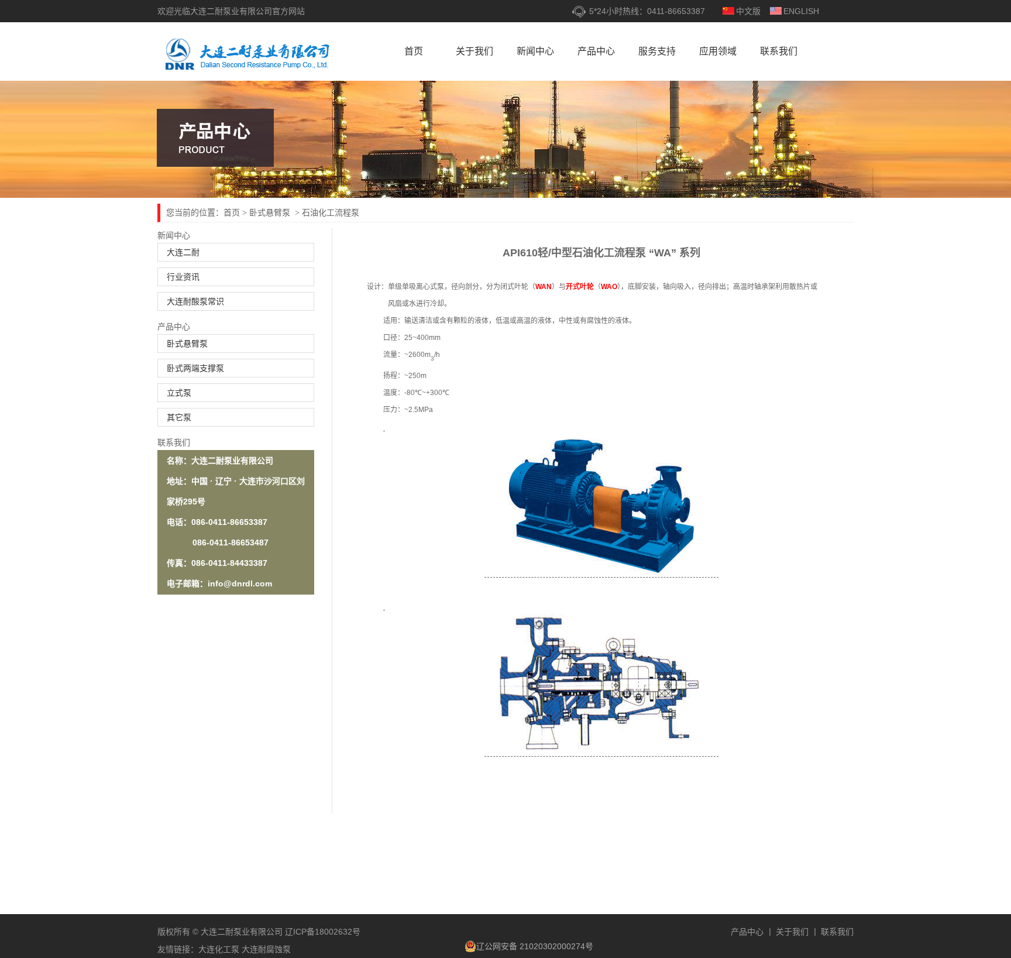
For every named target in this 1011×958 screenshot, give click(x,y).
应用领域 (718, 51)
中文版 (748, 11)
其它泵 (179, 417)
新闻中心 (535, 51)
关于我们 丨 (797, 931)
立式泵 (179, 392)
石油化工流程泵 (330, 212)
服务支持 (657, 51)
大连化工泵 (218, 949)
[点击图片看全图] (384, 427)
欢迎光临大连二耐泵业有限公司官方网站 (231, 11)
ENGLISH (801, 11)
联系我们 (778, 51)
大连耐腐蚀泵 (266, 949)
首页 (413, 51)
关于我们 (474, 51)
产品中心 (596, 51)
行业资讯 (183, 276)
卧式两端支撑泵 (195, 368)
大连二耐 (183, 252)
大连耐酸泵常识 (195, 301)
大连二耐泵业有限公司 (251, 55)
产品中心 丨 (752, 931)
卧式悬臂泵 (271, 212)
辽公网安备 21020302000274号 (534, 946)
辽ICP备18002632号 (321, 931)
